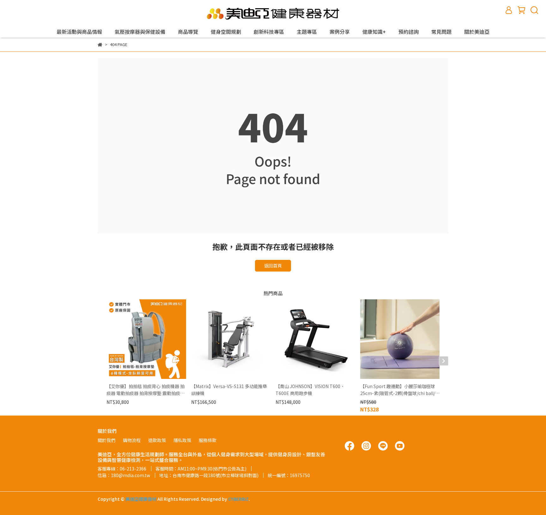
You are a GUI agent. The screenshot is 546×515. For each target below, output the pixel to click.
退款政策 (157, 440)
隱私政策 (182, 440)
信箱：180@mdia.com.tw (124, 475)
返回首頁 (273, 265)
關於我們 (106, 440)
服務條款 (207, 440)
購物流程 (132, 440)
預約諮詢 (408, 31)
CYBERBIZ (238, 499)
